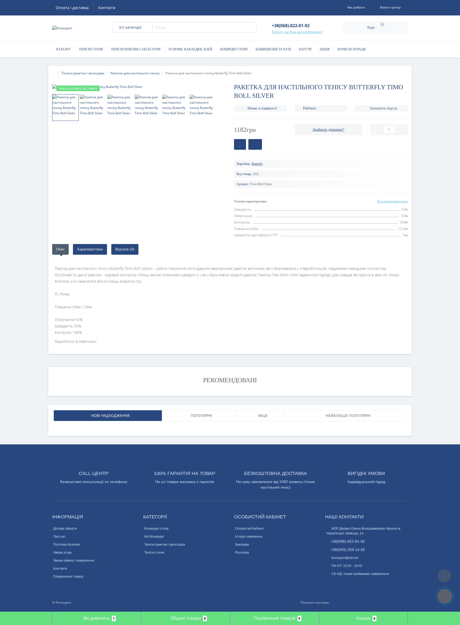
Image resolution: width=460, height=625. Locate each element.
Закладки (242, 544)
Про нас (59, 536)
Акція (324, 49)
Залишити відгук (383, 108)
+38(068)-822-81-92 (348, 541)
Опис (60, 249)
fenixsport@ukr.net (344, 558)
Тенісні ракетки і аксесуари (136, 49)
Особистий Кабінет (249, 528)
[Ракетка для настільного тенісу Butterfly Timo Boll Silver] (139, 86)
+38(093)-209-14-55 (348, 549)
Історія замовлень (248, 536)
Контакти (106, 7)
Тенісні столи (91, 49)
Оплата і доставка (72, 7)
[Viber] (346, 583)
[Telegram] (337, 583)
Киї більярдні (154, 536)
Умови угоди (62, 552)
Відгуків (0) (124, 249)
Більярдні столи (234, 49)
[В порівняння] (255, 144)
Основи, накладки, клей (190, 49)
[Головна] (53, 73)
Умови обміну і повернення (73, 560)
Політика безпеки (66, 544)
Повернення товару (68, 576)
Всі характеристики (392, 201)
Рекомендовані (230, 380)
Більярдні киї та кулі (273, 49)
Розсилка (242, 552)
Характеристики (90, 249)
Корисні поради (352, 49)
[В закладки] (240, 144)
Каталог (63, 49)
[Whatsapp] (328, 582)
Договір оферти (65, 528)
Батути (305, 49)
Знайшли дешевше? (328, 130)
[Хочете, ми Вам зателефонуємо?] (445, 596)
